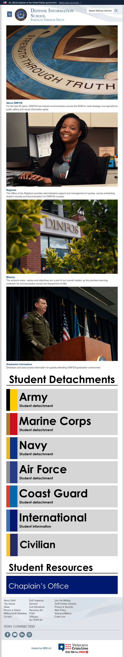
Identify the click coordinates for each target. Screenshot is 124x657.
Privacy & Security (64, 606)
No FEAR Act (36, 619)
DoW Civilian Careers (65, 603)
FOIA (32, 613)
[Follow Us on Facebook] (7, 634)
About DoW (10, 600)
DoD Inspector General (36, 602)
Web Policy (60, 610)
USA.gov (33, 616)
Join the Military (63, 600)
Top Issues (9, 603)
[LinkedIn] (22, 634)
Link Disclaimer (37, 606)
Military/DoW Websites (15, 613)
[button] (70, 2)
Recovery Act (36, 610)
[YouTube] (15, 634)
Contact (8, 616)
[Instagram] (29, 634)
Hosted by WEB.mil (41, 648)
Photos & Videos (12, 610)
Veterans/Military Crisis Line (63, 615)
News (7, 606)
